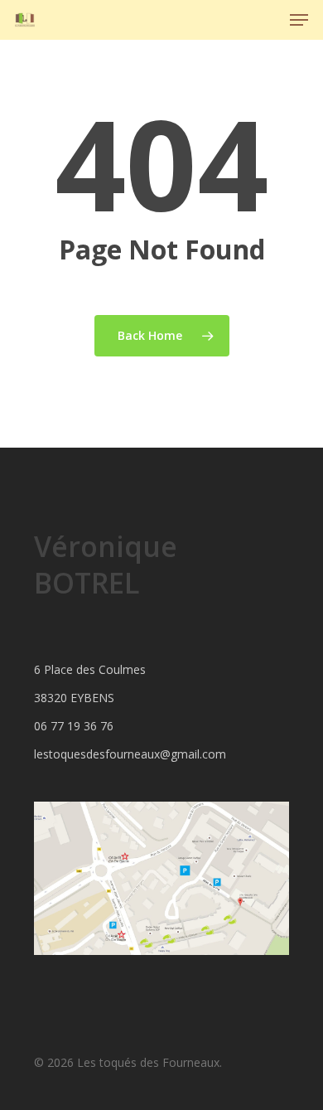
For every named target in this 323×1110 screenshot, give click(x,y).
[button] (299, 20)
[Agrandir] (267, 823)
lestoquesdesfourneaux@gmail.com (130, 754)
